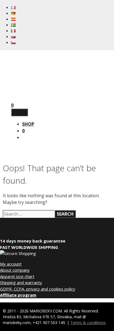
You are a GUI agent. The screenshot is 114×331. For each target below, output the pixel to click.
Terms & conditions (88, 322)
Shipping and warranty (21, 282)
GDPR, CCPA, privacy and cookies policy (37, 289)
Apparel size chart (17, 276)
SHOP (28, 124)
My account (11, 264)
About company (15, 270)
